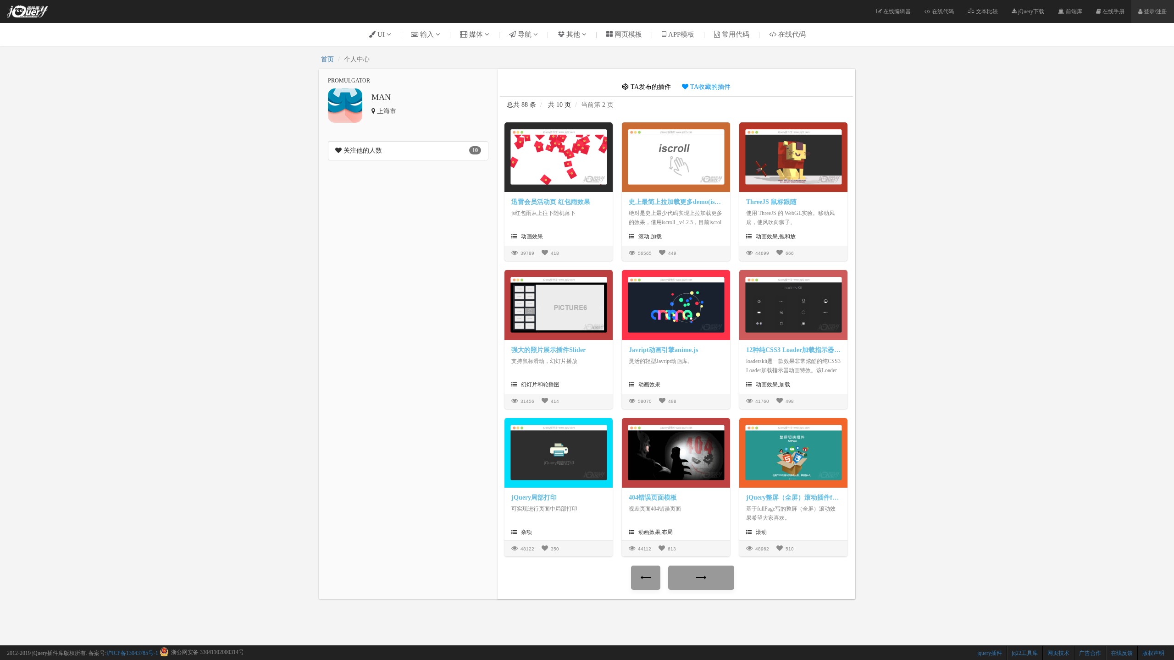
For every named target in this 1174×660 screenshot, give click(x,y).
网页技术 (1058, 653)
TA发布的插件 (650, 86)
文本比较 (986, 11)
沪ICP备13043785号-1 (132, 653)
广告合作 (1090, 653)
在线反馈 (1122, 653)
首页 (327, 59)
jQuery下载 (1030, 11)
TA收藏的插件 (709, 86)
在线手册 (1112, 11)
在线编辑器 (896, 11)
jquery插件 (989, 653)
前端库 (1073, 11)
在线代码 (942, 11)
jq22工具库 (1025, 653)
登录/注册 (1154, 11)
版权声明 (1153, 653)
